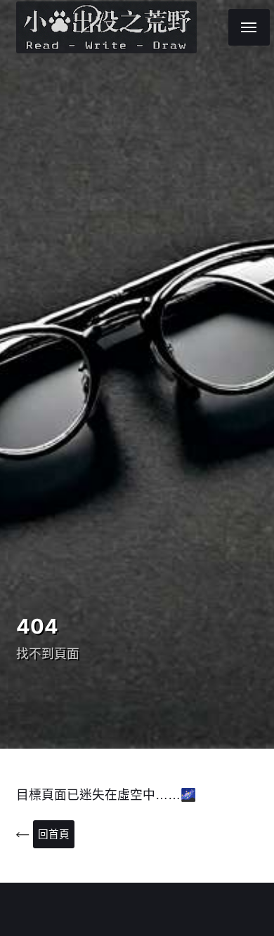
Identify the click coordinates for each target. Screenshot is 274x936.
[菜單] (249, 27)
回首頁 (54, 834)
